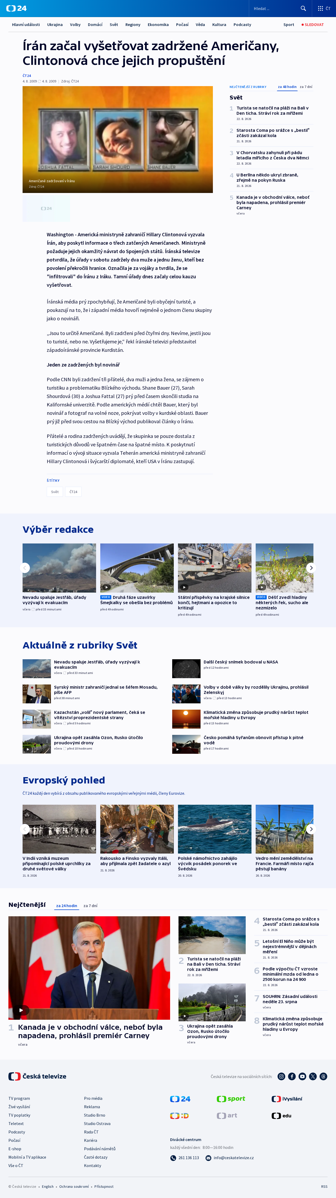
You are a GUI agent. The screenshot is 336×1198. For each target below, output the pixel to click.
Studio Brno (94, 1115)
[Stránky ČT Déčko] (179, 1115)
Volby (75, 24)
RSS (324, 1186)
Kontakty (92, 1165)
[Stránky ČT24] (180, 1098)
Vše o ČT (15, 1165)
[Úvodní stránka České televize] (37, 1076)
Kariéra (90, 1140)
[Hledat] (303, 8)
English (47, 1186)
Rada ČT (91, 1131)
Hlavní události (26, 24)
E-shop (14, 1148)
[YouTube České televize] (302, 1076)
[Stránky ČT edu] (281, 1115)
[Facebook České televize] (292, 1076)
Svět (114, 24)
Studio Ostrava (97, 1123)
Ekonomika (158, 24)
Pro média (93, 1098)
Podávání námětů (100, 1148)
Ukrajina (55, 24)
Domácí (95, 24)
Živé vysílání (19, 1106)
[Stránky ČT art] (227, 1115)
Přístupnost (103, 1186)
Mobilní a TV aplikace (27, 1157)
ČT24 (27, 75)
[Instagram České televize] (281, 1076)
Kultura (219, 24)
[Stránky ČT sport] (231, 1098)
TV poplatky (19, 1115)
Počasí (182, 24)
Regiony (132, 24)
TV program (19, 1098)
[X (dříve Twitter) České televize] (313, 1076)
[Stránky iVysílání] (287, 1098)
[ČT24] (16, 8)
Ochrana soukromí (74, 1186)
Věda (200, 24)
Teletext (16, 1123)
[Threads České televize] (323, 1076)
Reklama (92, 1106)
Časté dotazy (95, 1157)
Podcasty (242, 24)
